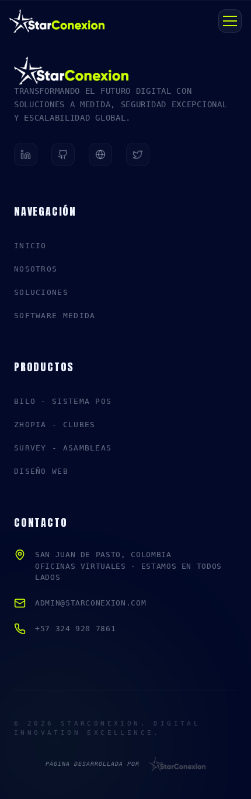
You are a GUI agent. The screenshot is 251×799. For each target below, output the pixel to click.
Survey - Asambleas (62, 448)
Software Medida (55, 315)
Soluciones (41, 292)
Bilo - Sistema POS (62, 401)
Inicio (30, 245)
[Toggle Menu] (230, 21)
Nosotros (35, 269)
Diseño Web (41, 471)
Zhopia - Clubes (55, 424)
